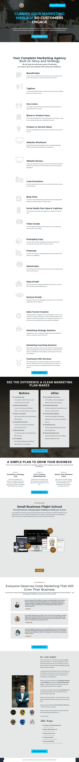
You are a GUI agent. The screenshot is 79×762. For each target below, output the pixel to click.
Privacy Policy (44, 759)
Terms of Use (39, 759)
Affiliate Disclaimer (53, 759)
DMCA (49, 759)
